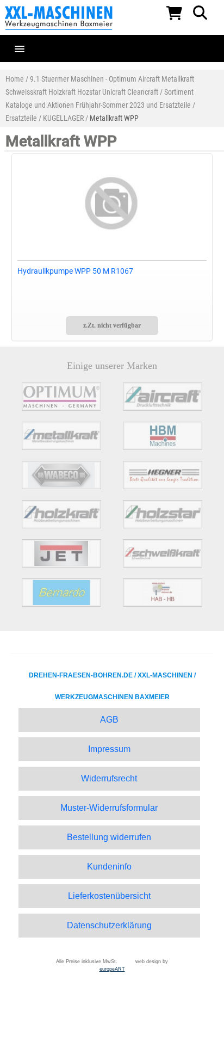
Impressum (109, 749)
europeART (112, 969)
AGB (109, 719)
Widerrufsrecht (109, 778)
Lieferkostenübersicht (109, 896)
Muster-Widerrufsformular (109, 807)
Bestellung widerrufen (109, 837)
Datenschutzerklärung (109, 925)
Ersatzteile (21, 118)
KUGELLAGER (63, 118)
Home (14, 79)
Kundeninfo (109, 866)
